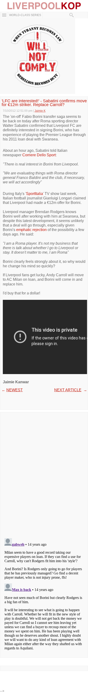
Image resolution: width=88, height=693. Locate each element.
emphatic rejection (32, 230)
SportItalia (34, 194)
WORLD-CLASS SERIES (25, 15)
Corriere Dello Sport (39, 155)
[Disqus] (44, 473)
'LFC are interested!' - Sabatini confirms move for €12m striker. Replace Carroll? (44, 103)
